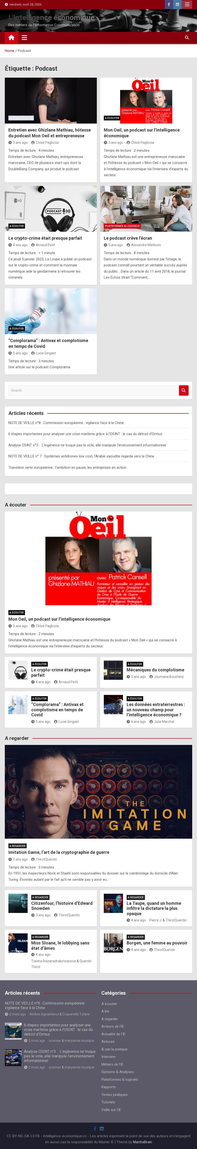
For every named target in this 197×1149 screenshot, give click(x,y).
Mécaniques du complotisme (155, 669)
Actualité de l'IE (21, 118)
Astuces (108, 1041)
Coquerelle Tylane (76, 1014)
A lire (105, 1011)
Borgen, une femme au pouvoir (157, 942)
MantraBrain (142, 1142)
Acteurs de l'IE (112, 1026)
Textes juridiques (114, 1095)
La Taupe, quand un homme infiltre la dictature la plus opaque (154, 908)
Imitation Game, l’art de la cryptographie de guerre (58, 852)
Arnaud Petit (45, 245)
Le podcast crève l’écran (128, 238)
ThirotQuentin (46, 859)
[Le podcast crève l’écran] (146, 209)
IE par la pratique (114, 1049)
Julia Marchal (164, 722)
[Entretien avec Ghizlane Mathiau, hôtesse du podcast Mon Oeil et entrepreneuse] (51, 101)
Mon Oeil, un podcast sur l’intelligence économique (59, 619)
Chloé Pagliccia (47, 142)
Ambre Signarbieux (44, 1014)
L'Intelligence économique (51, 17)
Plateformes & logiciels (122, 226)
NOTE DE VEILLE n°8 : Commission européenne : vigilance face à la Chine (66, 423)
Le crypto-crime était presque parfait (45, 238)
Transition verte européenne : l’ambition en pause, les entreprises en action (67, 467)
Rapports (108, 1087)
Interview (108, 1057)
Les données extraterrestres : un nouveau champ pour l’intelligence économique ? (156, 709)
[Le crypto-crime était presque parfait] (51, 209)
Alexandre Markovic (146, 245)
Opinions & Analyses (117, 1072)
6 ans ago (138, 722)
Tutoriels (108, 1102)
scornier (55, 1041)
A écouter (112, 118)
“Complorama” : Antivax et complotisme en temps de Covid (57, 709)
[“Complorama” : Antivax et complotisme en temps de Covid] (51, 311)
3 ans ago (20, 142)
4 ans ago (20, 245)
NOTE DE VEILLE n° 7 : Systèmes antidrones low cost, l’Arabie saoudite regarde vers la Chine (81, 456)
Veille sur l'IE (111, 1110)
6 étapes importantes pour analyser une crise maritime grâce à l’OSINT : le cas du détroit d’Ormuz (85, 434)
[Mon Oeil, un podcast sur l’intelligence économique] (146, 101)
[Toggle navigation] (24, 37)
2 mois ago (17, 1014)
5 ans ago (115, 245)
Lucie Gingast (46, 353)
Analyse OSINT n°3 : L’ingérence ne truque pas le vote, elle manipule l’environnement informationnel (87, 445)
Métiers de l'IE (112, 1064)
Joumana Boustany (169, 677)
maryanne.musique (79, 1041)
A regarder (17, 846)
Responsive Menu (187, 4)
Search (184, 390)
